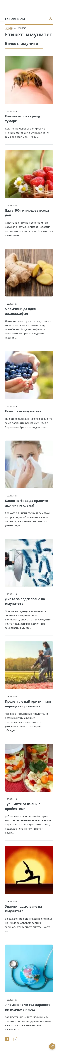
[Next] (15, 1039)
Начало (8, 28)
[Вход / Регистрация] (50, 18)
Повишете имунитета (23, 411)
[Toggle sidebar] (2, 23)
